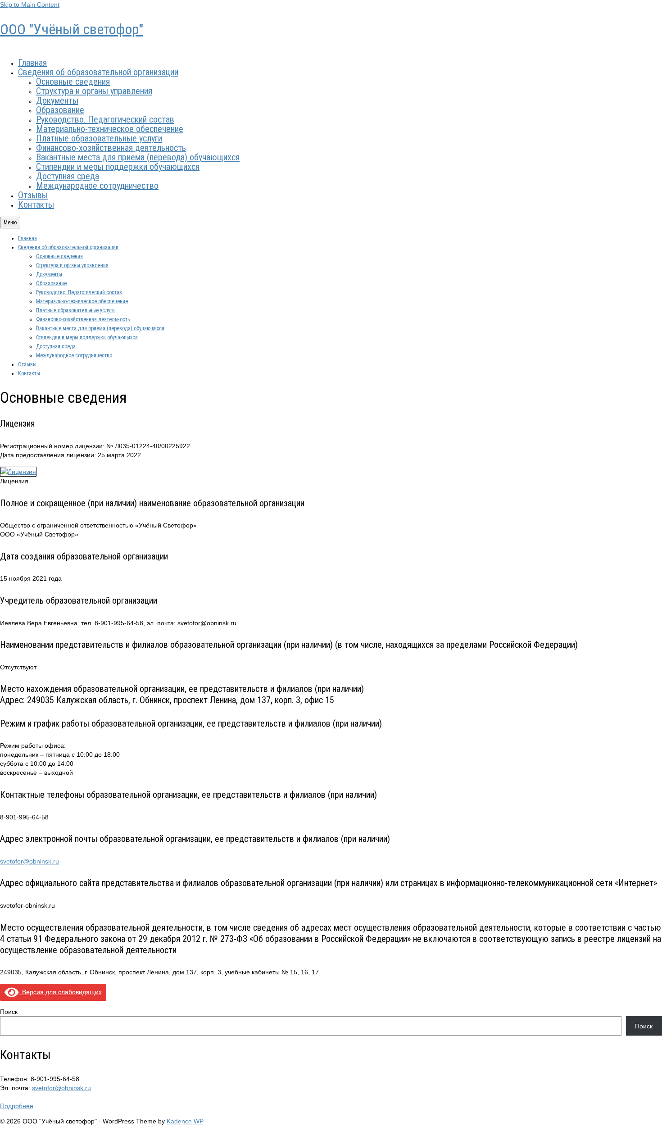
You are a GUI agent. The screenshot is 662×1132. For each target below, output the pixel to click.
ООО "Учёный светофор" (71, 29)
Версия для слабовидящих (60, 992)
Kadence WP (185, 1121)
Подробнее (16, 1105)
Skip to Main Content (29, 4)
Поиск (9, 1011)
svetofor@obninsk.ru (29, 861)
